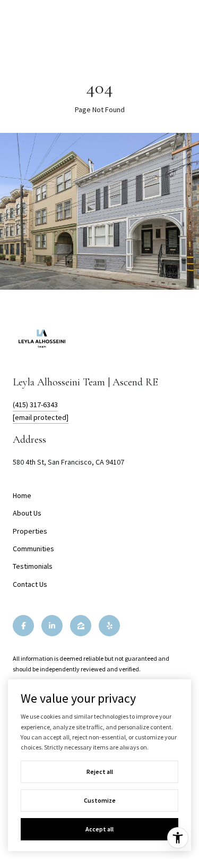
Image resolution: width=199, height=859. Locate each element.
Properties (30, 531)
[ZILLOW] (80, 625)
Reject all (99, 772)
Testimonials (33, 566)
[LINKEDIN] (52, 625)
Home (22, 495)
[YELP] (109, 625)
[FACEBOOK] (23, 625)
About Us (27, 513)
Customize (100, 800)
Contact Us (30, 584)
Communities (33, 548)
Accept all (99, 829)
